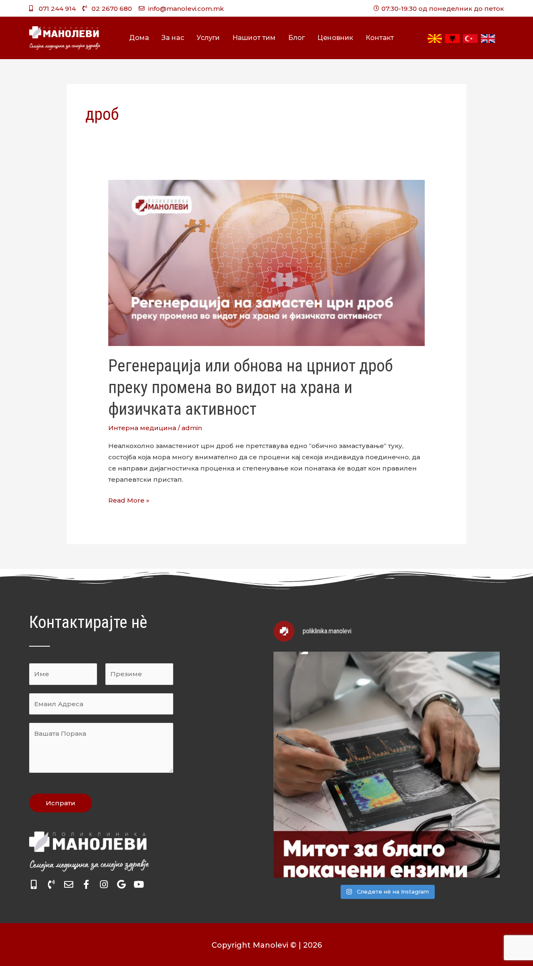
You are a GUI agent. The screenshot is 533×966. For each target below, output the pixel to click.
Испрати (60, 803)
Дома (139, 38)
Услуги (208, 38)
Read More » (128, 499)
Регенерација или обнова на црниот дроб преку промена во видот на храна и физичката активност (250, 387)
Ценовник (335, 38)
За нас (173, 38)
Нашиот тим (254, 38)
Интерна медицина (142, 428)
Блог (296, 38)
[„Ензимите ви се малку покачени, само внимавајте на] (387, 765)
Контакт (380, 38)
